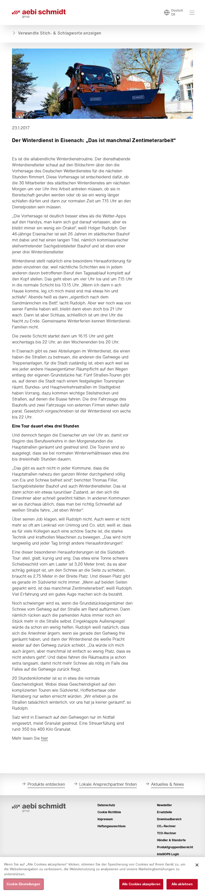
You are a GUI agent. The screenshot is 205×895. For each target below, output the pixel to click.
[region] (102, 876)
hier (44, 738)
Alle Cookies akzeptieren (141, 884)
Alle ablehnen (182, 884)
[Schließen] (197, 864)
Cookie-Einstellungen (23, 884)
